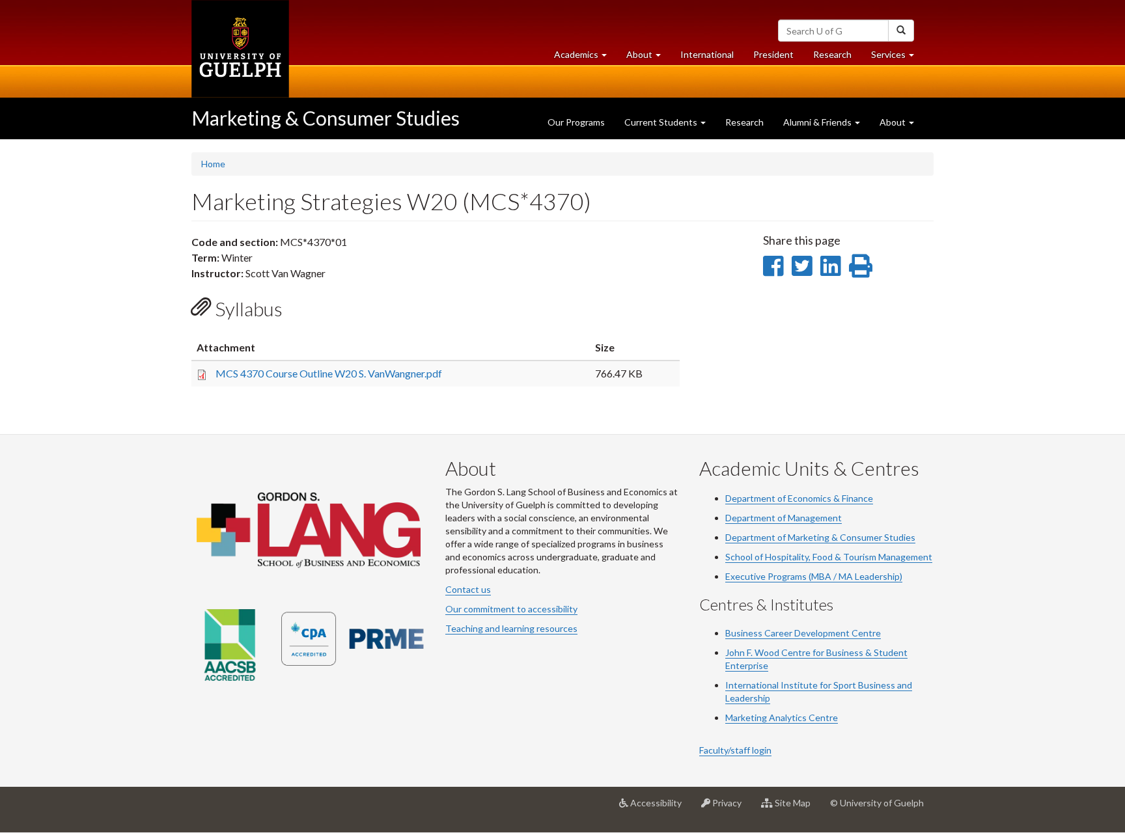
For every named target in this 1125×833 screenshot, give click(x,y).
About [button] (648, 58)
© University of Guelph (877, 802)
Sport (844, 684)
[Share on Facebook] (773, 265)
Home (213, 163)
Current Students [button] (661, 122)
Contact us (468, 589)
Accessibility (659, 808)
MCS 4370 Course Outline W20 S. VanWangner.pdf (328, 373)
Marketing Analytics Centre (781, 717)
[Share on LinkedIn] (830, 265)
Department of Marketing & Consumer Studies (820, 537)
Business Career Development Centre (803, 632)
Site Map (796, 808)
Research (837, 58)
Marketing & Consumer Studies (325, 118)
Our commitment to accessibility (511, 608)
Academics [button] (585, 58)
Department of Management (783, 517)
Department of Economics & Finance (799, 498)
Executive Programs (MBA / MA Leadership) (813, 576)
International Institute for (779, 684)
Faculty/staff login (735, 750)
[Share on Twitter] (802, 265)
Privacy (730, 808)
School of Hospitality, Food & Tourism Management (828, 556)
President (773, 54)
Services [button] (897, 58)
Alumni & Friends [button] (818, 122)
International (707, 54)
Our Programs (576, 122)
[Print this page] (860, 265)
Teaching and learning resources (511, 628)
